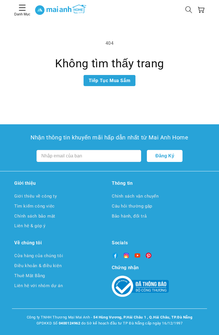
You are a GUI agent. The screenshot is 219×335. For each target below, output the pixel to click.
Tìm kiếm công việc (34, 206)
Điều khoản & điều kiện (38, 265)
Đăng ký (164, 155)
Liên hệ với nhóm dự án (38, 285)
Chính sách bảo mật (34, 216)
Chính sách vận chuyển (135, 196)
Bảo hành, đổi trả (129, 216)
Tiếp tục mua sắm (110, 80)
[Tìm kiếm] (188, 10)
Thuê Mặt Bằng (29, 275)
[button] (201, 10)
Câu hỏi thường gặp (132, 206)
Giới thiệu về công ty (35, 196)
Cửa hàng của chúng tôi (38, 255)
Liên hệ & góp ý (30, 225)
